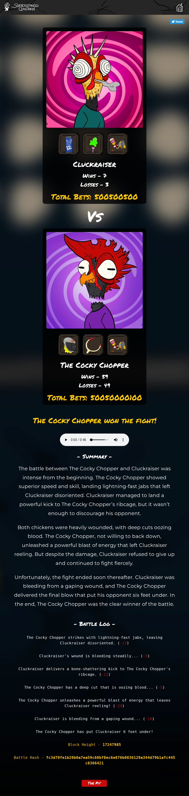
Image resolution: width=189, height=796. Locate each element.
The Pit (94, 783)
